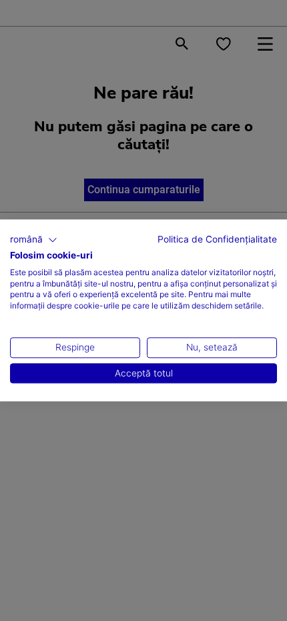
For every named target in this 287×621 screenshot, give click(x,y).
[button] (33, 240)
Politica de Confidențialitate (217, 239)
